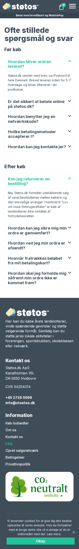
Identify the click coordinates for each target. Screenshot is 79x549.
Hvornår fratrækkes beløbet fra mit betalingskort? (35, 260)
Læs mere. (54, 534)
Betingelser (15, 457)
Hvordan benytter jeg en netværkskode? (31, 119)
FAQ (9, 443)
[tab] (39, 64)
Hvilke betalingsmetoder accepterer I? (32, 134)
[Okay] (73, 532)
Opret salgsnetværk (21, 450)
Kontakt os (14, 437)
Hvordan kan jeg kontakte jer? (37, 146)
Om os (10, 430)
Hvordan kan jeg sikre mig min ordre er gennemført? (37, 230)
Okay (40, 541)
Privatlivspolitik (18, 464)
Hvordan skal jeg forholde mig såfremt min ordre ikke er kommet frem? (37, 278)
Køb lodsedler (17, 423)
